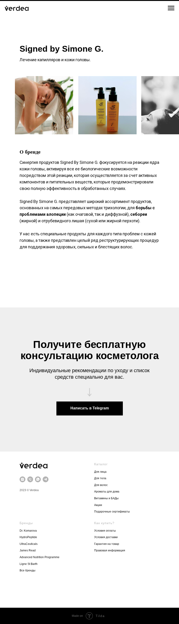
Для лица (100, 471)
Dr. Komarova (28, 530)
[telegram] (45, 479)
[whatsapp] (38, 479)
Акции (98, 505)
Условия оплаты (105, 530)
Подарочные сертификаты (112, 511)
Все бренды (27, 570)
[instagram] (22, 479)
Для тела (100, 478)
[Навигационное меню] (171, 8)
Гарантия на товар (106, 544)
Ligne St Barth (29, 564)
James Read (28, 550)
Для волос (101, 485)
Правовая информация (110, 550)
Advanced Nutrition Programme (39, 557)
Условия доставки (106, 537)
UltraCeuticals (29, 544)
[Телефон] (30, 479)
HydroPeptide (28, 537)
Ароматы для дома (106, 491)
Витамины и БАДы (106, 498)
